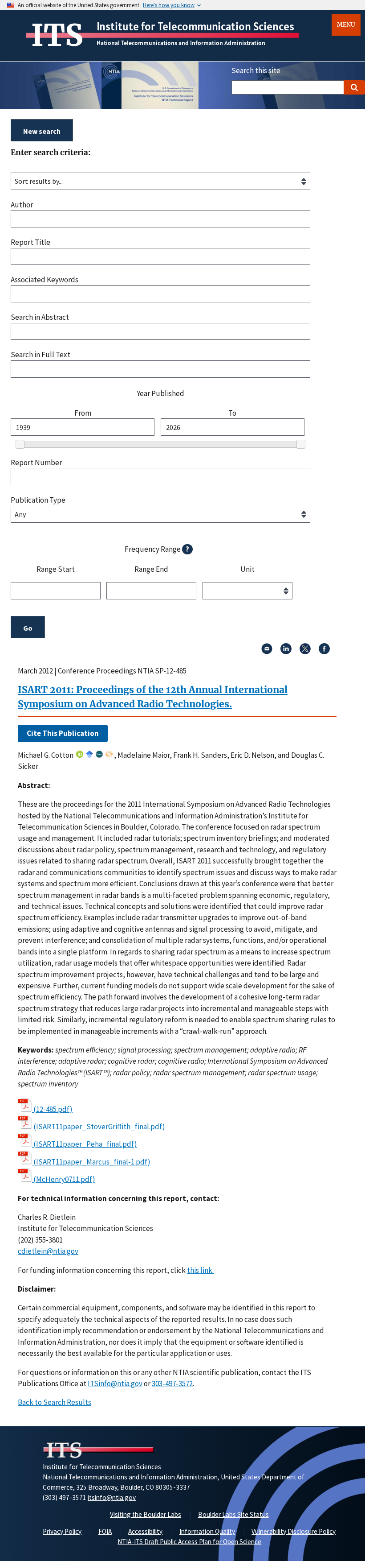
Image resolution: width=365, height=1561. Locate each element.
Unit (247, 569)
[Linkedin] (286, 652)
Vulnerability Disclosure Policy (293, 1531)
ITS (57, 35)
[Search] (354, 87)
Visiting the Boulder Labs (145, 1514)
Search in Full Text (40, 355)
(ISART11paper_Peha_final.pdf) (85, 1144)
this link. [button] (200, 1270)
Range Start (55, 569)
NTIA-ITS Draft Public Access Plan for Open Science (189, 1541)
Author (22, 205)
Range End (151, 569)
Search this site (255, 70)
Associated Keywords (44, 280)
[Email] (266, 652)
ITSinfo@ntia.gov (115, 1383)
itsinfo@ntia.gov (112, 1497)
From (82, 413)
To (232, 413)
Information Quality (207, 1531)
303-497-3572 (172, 1383)
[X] (305, 652)
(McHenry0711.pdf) (64, 1179)
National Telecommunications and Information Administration (181, 43)
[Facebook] (324, 652)
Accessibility (145, 1531)
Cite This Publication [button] (63, 733)
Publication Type (38, 500)
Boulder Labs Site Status (233, 1514)
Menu (346, 24)
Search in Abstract (40, 317)
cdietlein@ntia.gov (48, 1251)
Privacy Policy (62, 1531)
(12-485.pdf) (53, 1109)
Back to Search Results (54, 1402)
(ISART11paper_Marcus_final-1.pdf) (91, 1162)
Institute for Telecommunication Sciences (195, 26)
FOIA (105, 1531)
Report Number (36, 462)
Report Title (30, 242)
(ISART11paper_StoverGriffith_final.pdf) (99, 1127)
